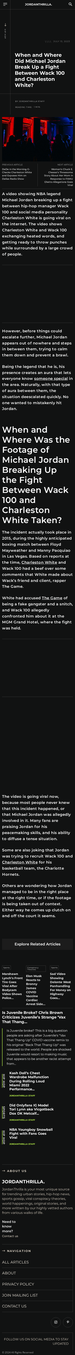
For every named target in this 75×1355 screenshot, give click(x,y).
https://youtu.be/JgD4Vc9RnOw (22, 704)
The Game (52, 598)
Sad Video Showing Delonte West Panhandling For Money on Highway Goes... (60, 986)
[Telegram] (65, 932)
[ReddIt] (45, 932)
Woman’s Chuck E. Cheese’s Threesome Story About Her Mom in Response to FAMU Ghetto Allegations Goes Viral (58, 177)
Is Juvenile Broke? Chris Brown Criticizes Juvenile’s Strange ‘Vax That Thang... (34, 1017)
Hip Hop (5, 34)
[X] (16, 932)
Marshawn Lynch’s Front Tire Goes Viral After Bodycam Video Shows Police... (12, 986)
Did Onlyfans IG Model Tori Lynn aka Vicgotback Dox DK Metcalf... (31, 1109)
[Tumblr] (55, 932)
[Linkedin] (35, 932)
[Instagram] (56, 1322)
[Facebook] (6, 932)
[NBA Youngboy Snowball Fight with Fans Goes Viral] (65, 1136)
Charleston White (39, 562)
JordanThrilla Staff (32, 101)
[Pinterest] (26, 932)
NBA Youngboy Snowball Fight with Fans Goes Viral (31, 1134)
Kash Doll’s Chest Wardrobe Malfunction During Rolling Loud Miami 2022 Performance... (29, 1081)
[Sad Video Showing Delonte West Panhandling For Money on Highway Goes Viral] (61, 956)
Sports (6, 968)
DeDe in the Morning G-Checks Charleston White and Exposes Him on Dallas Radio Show (17, 174)
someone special (51, 378)
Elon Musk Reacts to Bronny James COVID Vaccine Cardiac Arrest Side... (35, 990)
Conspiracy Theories (33, 969)
